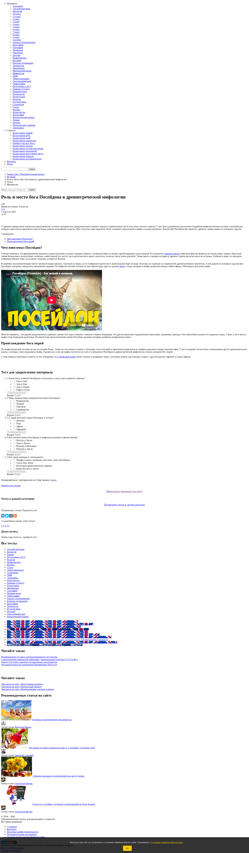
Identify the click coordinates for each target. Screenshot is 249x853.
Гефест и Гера (23, 390)
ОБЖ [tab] (9, 575)
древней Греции (172, 253)
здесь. (53, 479)
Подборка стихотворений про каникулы (51, 719)
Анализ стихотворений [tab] (18, 598)
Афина (19, 426)
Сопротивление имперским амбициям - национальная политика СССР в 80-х (39, 659)
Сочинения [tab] (12, 572)
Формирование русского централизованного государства (29, 657)
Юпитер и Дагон (24, 449)
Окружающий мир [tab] (16, 614)
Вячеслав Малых (23, 727)
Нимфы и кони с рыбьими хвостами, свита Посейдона (43, 460)
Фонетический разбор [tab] (18, 616)
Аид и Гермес (23, 387)
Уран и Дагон (23, 443)
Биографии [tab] (12, 603)
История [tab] (11, 611)
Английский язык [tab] (15, 549)
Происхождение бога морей (20, 241)
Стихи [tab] (10, 567)
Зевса (121, 266)
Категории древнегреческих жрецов (34, 466)
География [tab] (12, 591)
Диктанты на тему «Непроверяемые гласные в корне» (27, 689)
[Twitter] (7, 515)
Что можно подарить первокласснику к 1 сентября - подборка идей (62, 748)
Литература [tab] (12, 606)
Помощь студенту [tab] (15, 583)
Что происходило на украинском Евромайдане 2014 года (29, 664)
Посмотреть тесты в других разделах (124, 504)
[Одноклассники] (15, 515)
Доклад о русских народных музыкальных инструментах (29, 662)
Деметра (20, 420)
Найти (32, 190)
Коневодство (22, 401)
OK (127, 848)
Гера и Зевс (21, 381)
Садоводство (22, 409)
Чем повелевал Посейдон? (20, 239)
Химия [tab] (10, 554)
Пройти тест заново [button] (11, 485)
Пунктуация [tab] (13, 585)
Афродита (21, 429)
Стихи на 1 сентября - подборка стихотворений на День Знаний (63, 804)
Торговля (20, 406)
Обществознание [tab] (15, 570)
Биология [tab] (11, 552)
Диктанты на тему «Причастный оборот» (21, 686)
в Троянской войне (66, 357)
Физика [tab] (10, 565)
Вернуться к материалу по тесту (125, 491)
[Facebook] (11, 515)
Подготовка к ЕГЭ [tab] (16, 557)
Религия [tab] (11, 559)
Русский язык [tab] (13, 609)
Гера (18, 423)
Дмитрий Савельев (24, 755)
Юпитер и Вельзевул (26, 446)
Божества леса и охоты (27, 468)
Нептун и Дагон (24, 440)
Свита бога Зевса (24, 463)
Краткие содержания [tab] (17, 601)
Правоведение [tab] (14, 593)
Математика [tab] (13, 588)
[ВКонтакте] (3, 515)
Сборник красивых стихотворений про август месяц (58, 776)
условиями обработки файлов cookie (167, 842)
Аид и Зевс (21, 384)
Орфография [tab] (13, 596)
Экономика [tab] (12, 578)
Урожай (20, 404)
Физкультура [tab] (13, 580)
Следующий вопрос (16, 393)
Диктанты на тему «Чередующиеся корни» (22, 684)
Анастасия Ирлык (24, 783)
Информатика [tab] (14, 562)
